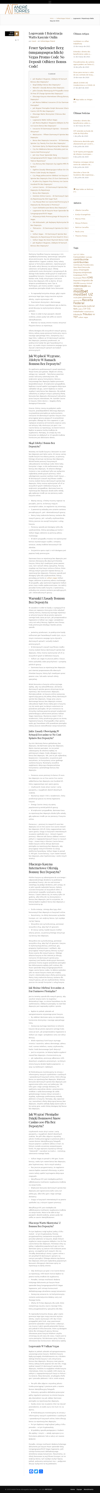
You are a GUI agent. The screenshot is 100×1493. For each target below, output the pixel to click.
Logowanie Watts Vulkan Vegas (45, 120)
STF (85, 309)
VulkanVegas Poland (63, 18)
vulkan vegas (52, 578)
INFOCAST (48, 1489)
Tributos (87, 314)
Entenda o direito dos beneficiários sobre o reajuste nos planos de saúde (82, 53)
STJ (88, 309)
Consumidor (79, 257)
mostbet (80, 291)
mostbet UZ (83, 294)
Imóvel (89, 283)
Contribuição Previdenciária (83, 265)
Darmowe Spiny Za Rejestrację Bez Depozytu (51, 146)
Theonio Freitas (81, 236)
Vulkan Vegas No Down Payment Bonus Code (50, 240)
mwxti (34, 41)
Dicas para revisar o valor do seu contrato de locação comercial (84, 73)
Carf (74, 254)
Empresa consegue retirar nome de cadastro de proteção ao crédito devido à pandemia (84, 163)
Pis (81, 300)
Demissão (86, 267)
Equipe (79, 1489)
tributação (77, 314)
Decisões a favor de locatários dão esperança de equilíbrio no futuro (83, 174)
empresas (87, 272)
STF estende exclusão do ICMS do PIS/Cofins (83, 132)
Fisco (84, 278)
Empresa (77, 272)
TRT (93, 314)
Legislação (78, 289)
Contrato (89, 257)
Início (52, 18)
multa (75, 297)
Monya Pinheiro (81, 223)
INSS (89, 286)
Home (72, 1489)
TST (75, 317)
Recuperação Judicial (84, 306)
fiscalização (77, 278)
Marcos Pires (80, 219)
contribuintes (81, 262)
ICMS (90, 277)
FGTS (85, 275)
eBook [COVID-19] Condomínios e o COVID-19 (84, 84)
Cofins (82, 254)
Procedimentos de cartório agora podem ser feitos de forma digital (83, 63)
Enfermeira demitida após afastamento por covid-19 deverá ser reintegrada (83, 142)
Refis (75, 309)
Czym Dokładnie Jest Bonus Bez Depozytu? (50, 208)
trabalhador (78, 311)
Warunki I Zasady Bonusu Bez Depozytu (48, 88)
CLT (78, 254)
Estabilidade (77, 275)
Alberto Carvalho (82, 210)
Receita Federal (83, 301)
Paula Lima (79, 232)
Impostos (83, 283)
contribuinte (80, 259)
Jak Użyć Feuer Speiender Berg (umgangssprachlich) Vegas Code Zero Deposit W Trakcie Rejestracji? (50, 158)
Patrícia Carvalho (82, 227)
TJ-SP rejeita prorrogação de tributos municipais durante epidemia (83, 153)
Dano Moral (77, 267)
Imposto (77, 280)
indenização (80, 285)
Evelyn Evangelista (82, 214)
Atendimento (88, 1489)
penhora (76, 300)
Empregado (84, 270)
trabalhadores (89, 311)
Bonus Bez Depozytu (41, 193)
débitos (75, 270)
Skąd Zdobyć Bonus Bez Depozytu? (47, 85)
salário (80, 309)
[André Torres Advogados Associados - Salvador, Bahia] (17, 9)
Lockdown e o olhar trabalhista (81, 42)
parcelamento (85, 297)
